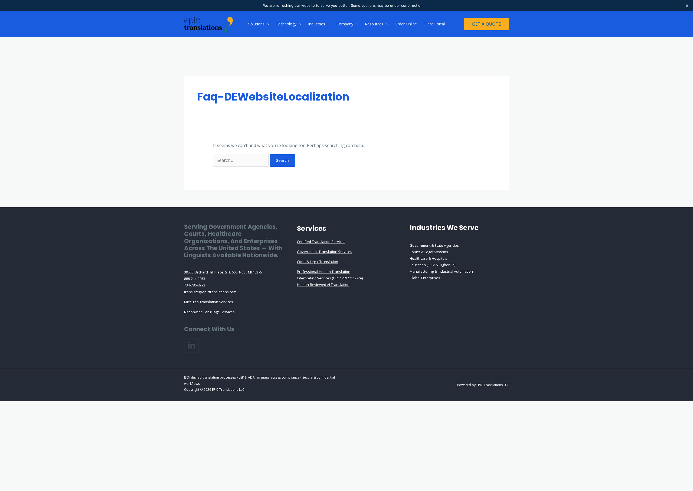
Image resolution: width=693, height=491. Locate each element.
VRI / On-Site (352, 278)
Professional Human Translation (323, 271)
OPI (336, 278)
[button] (266, 24)
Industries (316, 23)
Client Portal (434, 23)
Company (344, 23)
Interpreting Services (314, 278)
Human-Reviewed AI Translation (323, 284)
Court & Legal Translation (317, 261)
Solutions (256, 23)
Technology (286, 23)
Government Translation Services (324, 251)
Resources (374, 23)
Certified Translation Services (321, 241)
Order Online (406, 23)
